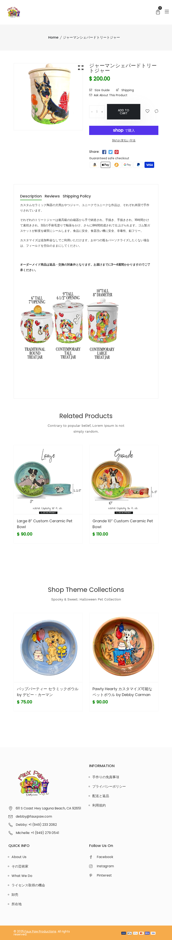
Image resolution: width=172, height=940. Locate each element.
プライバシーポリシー (109, 786)
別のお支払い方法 (124, 140)
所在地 (17, 904)
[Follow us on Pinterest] (116, 152)
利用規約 (99, 805)
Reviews (52, 196)
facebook (105, 856)
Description (31, 196)
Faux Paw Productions (40, 931)
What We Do (22, 875)
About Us (19, 856)
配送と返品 (100, 795)
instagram (105, 866)
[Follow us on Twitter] (110, 152)
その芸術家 (20, 866)
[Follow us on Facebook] (104, 152)
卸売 (15, 894)
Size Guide (102, 90)
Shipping (127, 90)
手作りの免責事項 (105, 777)
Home (53, 37)
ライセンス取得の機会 (28, 885)
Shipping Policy (77, 196)
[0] (157, 12)
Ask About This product (110, 95)
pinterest (104, 875)
